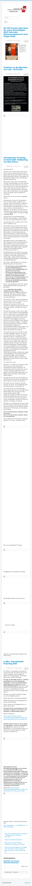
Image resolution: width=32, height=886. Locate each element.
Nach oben (27, 883)
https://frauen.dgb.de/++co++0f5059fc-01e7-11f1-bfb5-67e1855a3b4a (15, 826)
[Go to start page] (5, 867)
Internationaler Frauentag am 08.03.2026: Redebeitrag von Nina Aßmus (15, 159)
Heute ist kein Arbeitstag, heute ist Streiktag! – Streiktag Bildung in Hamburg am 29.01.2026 (16, 835)
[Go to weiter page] (12, 867)
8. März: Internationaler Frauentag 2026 (13, 662)
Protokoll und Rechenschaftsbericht (13, 839)
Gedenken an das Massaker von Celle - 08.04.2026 (15, 68)
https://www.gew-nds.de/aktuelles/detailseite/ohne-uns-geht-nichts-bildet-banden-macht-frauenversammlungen (15, 789)
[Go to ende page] (16, 867)
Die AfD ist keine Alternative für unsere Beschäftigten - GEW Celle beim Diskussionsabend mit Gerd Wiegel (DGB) (15, 32)
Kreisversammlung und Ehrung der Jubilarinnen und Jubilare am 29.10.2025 (14, 843)
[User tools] (26, 41)
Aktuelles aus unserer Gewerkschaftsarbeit (11, 862)
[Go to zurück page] (9, 867)
